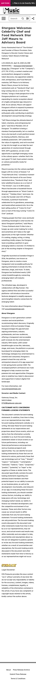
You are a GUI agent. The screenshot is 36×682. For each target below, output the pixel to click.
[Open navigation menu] (4, 18)
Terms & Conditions (18, 679)
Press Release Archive (21, 670)
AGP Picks (5, 3)
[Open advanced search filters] (27, 18)
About (8, 670)
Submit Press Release (18, 674)
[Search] (22, 18)
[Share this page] (33, 18)
